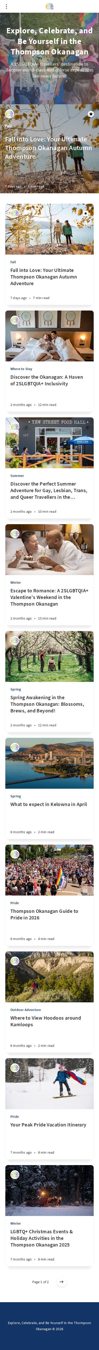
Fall (8, 125)
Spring (15, 689)
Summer (17, 475)
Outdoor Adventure (25, 1009)
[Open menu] (6, 6)
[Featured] (85, 213)
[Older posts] (62, 1282)
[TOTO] (9, 113)
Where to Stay (21, 368)
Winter (15, 582)
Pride (14, 903)
